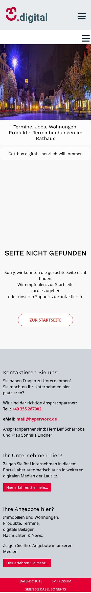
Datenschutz (31, 539)
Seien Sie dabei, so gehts (45, 547)
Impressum (61, 539)
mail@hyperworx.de (36, 376)
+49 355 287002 (26, 366)
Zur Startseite (45, 278)
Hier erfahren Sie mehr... (27, 444)
